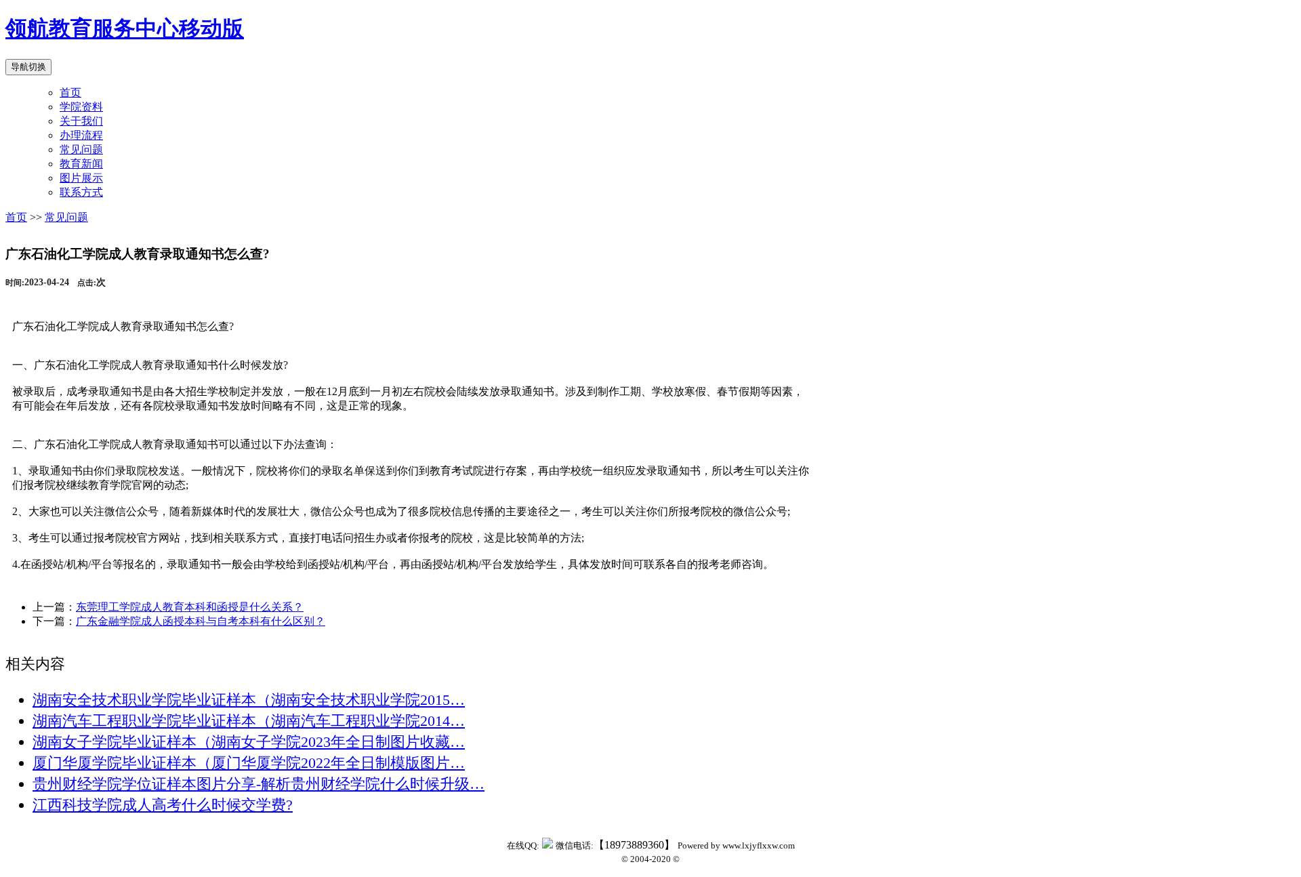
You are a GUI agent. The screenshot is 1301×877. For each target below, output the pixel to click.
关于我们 (81, 121)
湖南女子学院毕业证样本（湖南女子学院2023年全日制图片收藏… (249, 741)
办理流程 (81, 135)
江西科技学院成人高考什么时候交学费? (163, 804)
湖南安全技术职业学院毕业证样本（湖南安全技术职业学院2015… (249, 699)
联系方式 (81, 192)
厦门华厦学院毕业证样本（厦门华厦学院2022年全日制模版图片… (249, 762)
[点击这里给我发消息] (547, 845)
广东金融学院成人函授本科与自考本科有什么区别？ (200, 621)
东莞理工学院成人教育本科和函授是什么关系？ (190, 607)
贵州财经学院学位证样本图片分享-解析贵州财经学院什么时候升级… (258, 783)
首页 (70, 92)
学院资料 (81, 107)
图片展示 (81, 178)
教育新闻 (81, 163)
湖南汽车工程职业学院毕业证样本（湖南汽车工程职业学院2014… (249, 720)
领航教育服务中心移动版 (124, 28)
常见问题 (81, 149)
